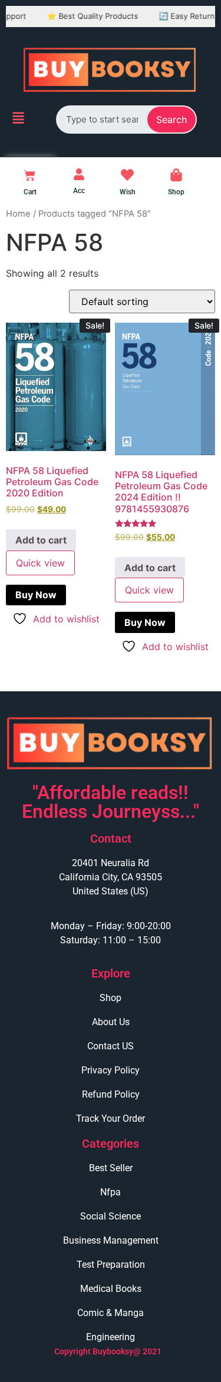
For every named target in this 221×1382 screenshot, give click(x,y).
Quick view (40, 563)
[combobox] (102, 119)
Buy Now (36, 595)
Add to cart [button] (41, 540)
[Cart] (29, 175)
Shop (176, 192)
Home (18, 213)
